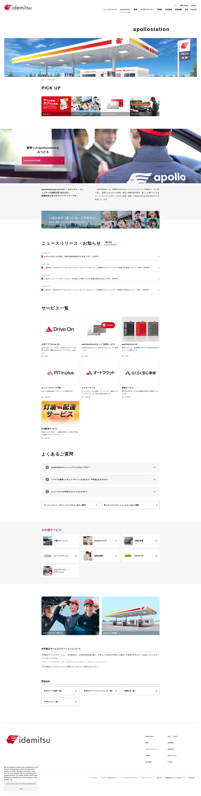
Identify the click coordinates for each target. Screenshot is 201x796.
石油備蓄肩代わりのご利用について (175, 777)
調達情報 (171, 749)
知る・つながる (173, 736)
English (194, 5)
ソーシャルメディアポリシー (130, 777)
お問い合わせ (184, 5)
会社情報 (148, 762)
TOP (42, 80)
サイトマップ (94, 777)
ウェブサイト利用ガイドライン (109, 777)
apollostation (150, 736)
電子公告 (159, 777)
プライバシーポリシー (147, 777)
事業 (147, 743)
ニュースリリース (110, 9)
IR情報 (148, 755)
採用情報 (171, 743)
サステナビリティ (151, 749)
